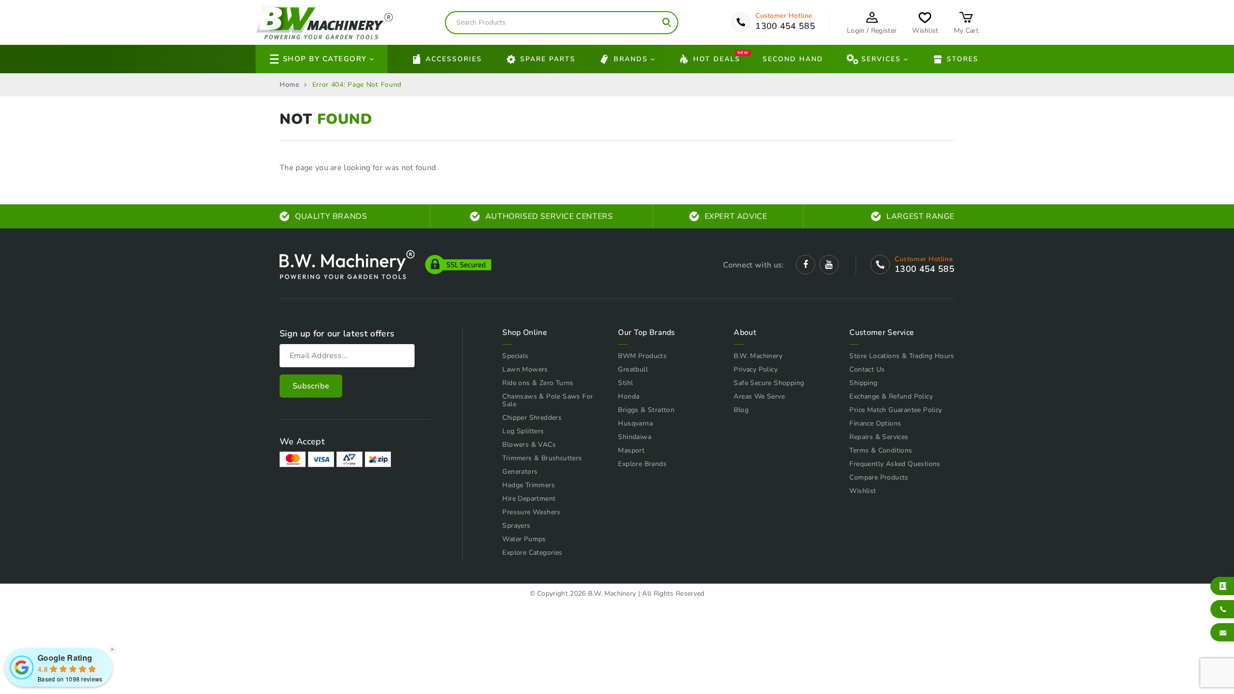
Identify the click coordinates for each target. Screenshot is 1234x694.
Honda (628, 396)
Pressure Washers (531, 512)
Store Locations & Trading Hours (901, 355)
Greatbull (633, 369)
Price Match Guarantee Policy (895, 409)
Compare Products (878, 477)
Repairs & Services (878, 436)
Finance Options (875, 423)
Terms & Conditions (880, 450)
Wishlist (862, 490)
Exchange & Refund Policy (891, 396)
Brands (631, 59)
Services (881, 59)
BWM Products (642, 355)
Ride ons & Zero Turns (537, 382)
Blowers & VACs (529, 444)
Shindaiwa (634, 436)
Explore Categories (532, 552)
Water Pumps (524, 539)
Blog (741, 409)
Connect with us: (753, 265)
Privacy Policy (756, 369)
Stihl (625, 382)
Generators (519, 471)
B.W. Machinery (758, 355)
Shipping (863, 382)
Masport (631, 450)
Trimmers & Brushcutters (542, 458)
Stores (963, 59)
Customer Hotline (783, 16)
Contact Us (867, 369)
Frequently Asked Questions (894, 463)
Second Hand (793, 59)
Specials (515, 355)
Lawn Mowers (525, 369)
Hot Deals (716, 58)
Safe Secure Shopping (769, 382)
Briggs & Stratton (646, 409)
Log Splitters (523, 431)
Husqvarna (635, 423)
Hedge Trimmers (528, 485)
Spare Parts (548, 59)
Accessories (454, 59)
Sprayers (516, 525)
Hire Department (528, 498)
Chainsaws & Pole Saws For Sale (547, 400)
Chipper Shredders (532, 417)
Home (289, 84)
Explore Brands (642, 463)
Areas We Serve (759, 396)
